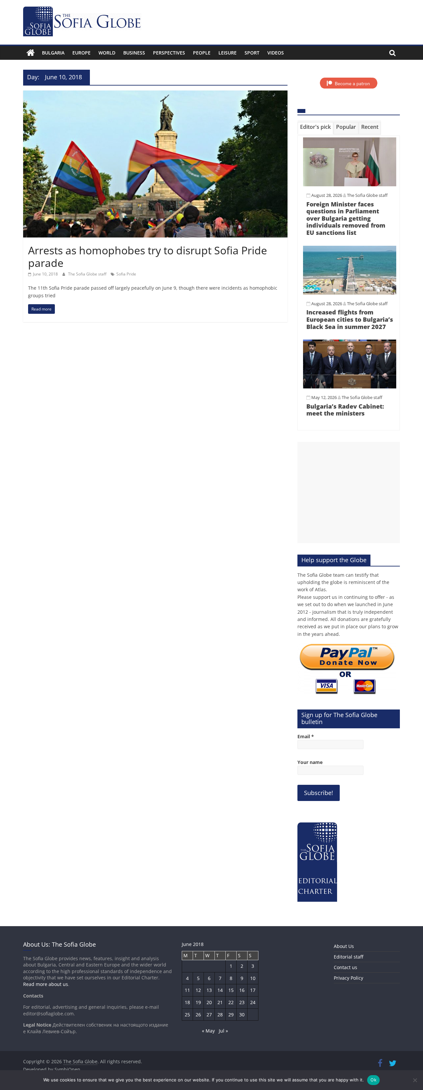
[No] (414, 1080)
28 (220, 1014)
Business (134, 53)
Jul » (223, 1031)
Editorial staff (348, 957)
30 (242, 1014)
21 (220, 1002)
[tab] (315, 128)
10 (252, 978)
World (106, 53)
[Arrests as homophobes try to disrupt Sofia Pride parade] (155, 94)
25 (187, 1014)
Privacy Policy (348, 978)
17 (252, 990)
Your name (310, 762)
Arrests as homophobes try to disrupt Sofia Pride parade (147, 256)
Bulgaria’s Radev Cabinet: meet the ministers (345, 410)
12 (198, 990)
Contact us (345, 967)
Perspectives (169, 53)
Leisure (227, 53)
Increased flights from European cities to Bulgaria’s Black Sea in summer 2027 (349, 319)
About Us (344, 946)
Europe (81, 53)
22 (231, 1002)
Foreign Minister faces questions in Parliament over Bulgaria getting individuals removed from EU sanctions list (345, 218)
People (202, 53)
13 (209, 990)
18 (187, 1002)
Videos (275, 53)
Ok (373, 1079)
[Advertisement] (348, 492)
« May (208, 1031)
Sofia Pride (126, 274)
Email (305, 736)
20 (209, 1002)
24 (252, 1002)
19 (198, 1002)
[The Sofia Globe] (30, 53)
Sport (252, 53)
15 (231, 990)
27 (209, 1014)
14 (220, 990)
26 (198, 1014)
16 (242, 990)
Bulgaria (53, 53)
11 (187, 990)
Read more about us (45, 984)
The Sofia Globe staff (87, 274)
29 (231, 1014)
